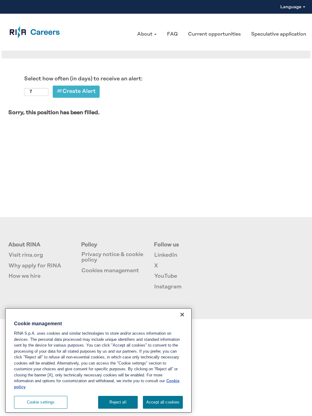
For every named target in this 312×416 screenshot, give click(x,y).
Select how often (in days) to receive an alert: (83, 79)
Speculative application (278, 34)
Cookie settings (41, 402)
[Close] (182, 314)
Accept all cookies (162, 402)
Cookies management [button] (110, 271)
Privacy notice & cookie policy (112, 257)
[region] (98, 360)
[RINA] (31, 32)
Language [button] (291, 7)
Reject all (117, 402)
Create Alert (78, 91)
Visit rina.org (26, 255)
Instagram (168, 287)
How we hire (25, 276)
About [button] (145, 34)
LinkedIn (165, 255)
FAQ (172, 34)
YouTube (165, 276)
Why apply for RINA (35, 266)
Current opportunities (214, 34)
